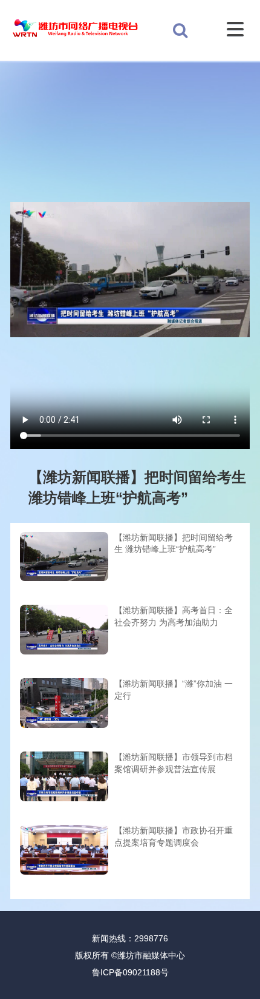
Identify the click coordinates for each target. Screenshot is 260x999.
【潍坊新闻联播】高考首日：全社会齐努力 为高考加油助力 (173, 616)
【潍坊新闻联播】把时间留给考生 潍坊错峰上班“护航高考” (173, 543)
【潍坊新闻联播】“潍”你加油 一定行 (173, 690)
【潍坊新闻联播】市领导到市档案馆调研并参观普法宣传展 (173, 763)
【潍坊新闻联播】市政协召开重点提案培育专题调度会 (173, 836)
